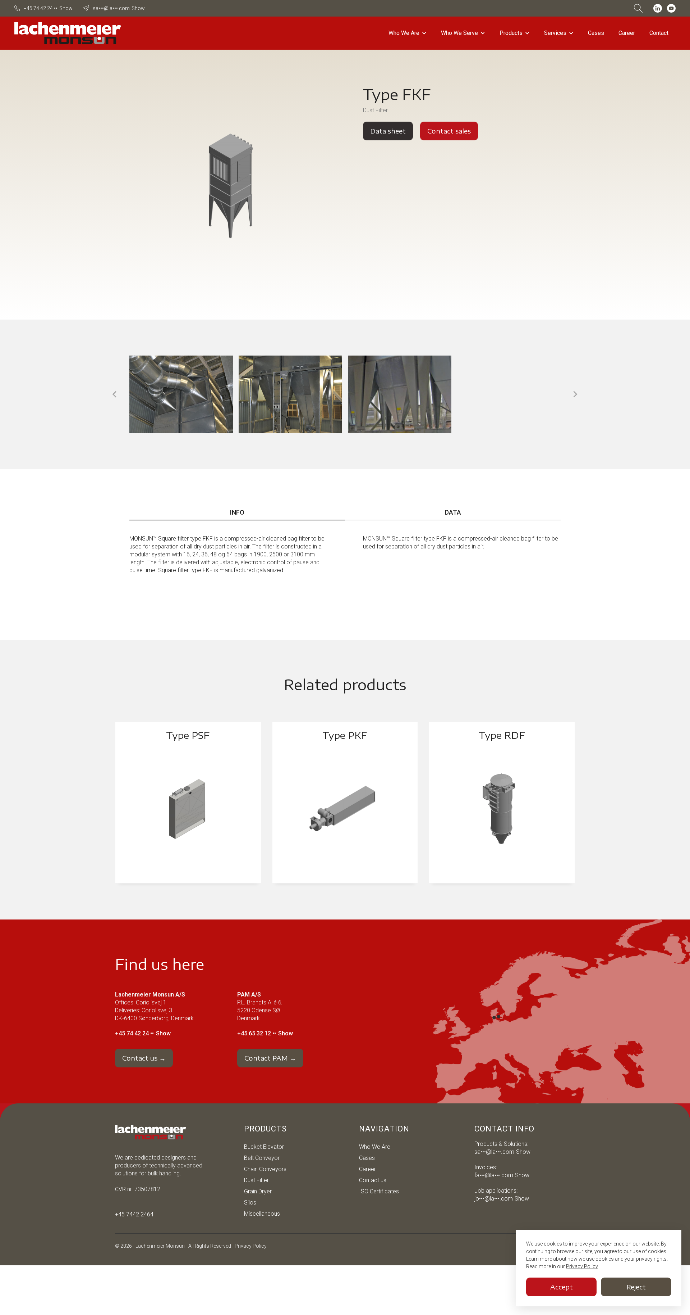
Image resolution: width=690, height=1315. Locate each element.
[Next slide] (575, 394)
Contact (658, 33)
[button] (407, 33)
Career (626, 33)
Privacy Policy (251, 1246)
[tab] (237, 512)
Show (66, 8)
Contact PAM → (270, 1058)
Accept (561, 1287)
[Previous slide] (115, 394)
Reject (636, 1287)
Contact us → (144, 1058)
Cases (596, 33)
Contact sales (449, 131)
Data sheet (388, 131)
